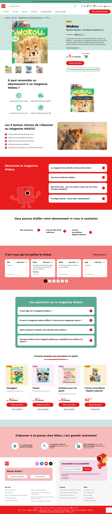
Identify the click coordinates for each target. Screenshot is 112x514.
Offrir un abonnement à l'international (16, 495)
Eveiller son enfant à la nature (68, 498)
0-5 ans (15, 12)
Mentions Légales (32, 510)
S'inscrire (87, 469)
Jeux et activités (60, 12)
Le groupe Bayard (89, 498)
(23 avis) (79, 34)
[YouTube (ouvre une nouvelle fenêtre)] (46, 463)
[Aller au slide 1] (9, 69)
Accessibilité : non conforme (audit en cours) (51, 511)
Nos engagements (89, 492)
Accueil (7, 18)
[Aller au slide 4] (40, 69)
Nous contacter (40, 476)
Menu (7, 11)
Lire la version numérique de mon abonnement (41, 493)
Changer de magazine (11, 500)
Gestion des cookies (46, 510)
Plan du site (69, 511)
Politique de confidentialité (61, 510)
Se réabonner (9, 492)
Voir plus (35, 272)
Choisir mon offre (75, 63)
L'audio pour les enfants (66, 495)
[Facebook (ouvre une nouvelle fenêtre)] (41, 463)
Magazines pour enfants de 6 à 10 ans (31, 18)
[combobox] (40, 6)
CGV (19, 510)
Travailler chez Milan (90, 500)
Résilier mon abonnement (38, 490)
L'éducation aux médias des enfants (70, 490)
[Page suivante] (70, 281)
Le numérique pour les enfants (68, 492)
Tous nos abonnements (100, 11)
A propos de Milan (89, 490)
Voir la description (72, 48)
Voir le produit (98, 409)
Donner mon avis (99, 254)
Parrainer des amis (10, 498)
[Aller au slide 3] (30, 69)
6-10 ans (24, 12)
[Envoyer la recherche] (75, 6)
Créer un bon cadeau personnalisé (41, 501)
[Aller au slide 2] (19, 69)
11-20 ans (34, 12)
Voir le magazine (17, 409)
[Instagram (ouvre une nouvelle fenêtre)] (37, 463)
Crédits (90, 510)
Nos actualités (88, 495)
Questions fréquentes (17, 476)
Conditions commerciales (78, 510)
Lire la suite (65, 478)
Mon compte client (10, 490)
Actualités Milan (46, 12)
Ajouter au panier (97, 405)
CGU (24, 510)
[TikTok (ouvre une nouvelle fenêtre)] (50, 463)
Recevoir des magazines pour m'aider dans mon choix (42, 497)
